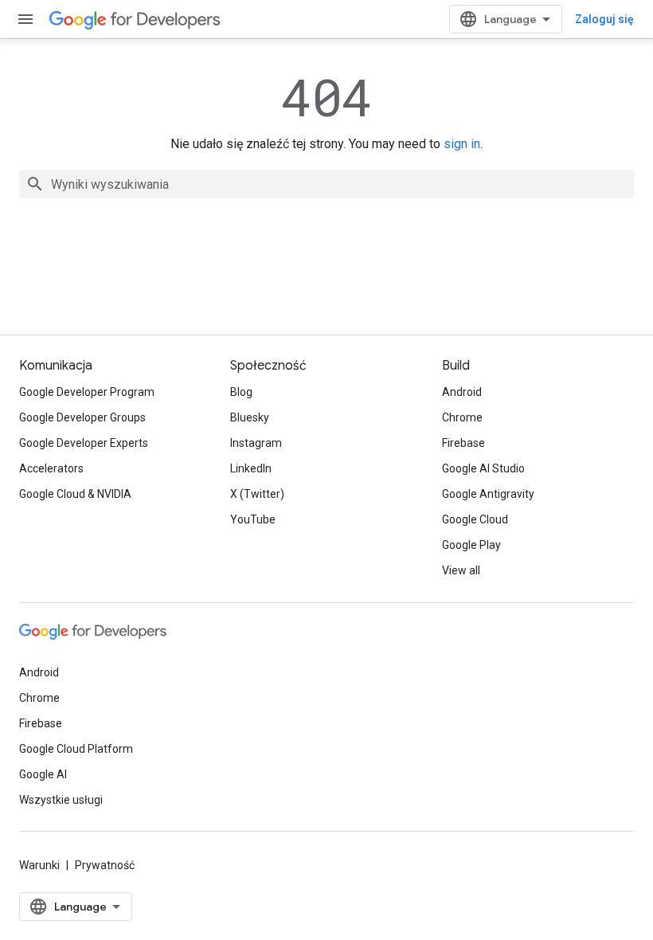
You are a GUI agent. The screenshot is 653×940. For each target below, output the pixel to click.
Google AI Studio (483, 468)
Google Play (471, 545)
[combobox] (326, 184)
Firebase (463, 443)
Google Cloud (475, 519)
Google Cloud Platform (76, 748)
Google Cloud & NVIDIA (75, 494)
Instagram (256, 443)
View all (461, 570)
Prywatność (105, 865)
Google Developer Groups (82, 417)
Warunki (39, 865)
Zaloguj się (604, 19)
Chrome (462, 417)
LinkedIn (251, 468)
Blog (241, 392)
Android (462, 392)
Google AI (43, 774)
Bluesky (249, 417)
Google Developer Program (86, 392)
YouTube (253, 519)
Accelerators (51, 468)
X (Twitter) (257, 494)
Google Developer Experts (83, 443)
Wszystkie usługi (61, 799)
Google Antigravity (488, 494)
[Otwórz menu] (25, 19)
